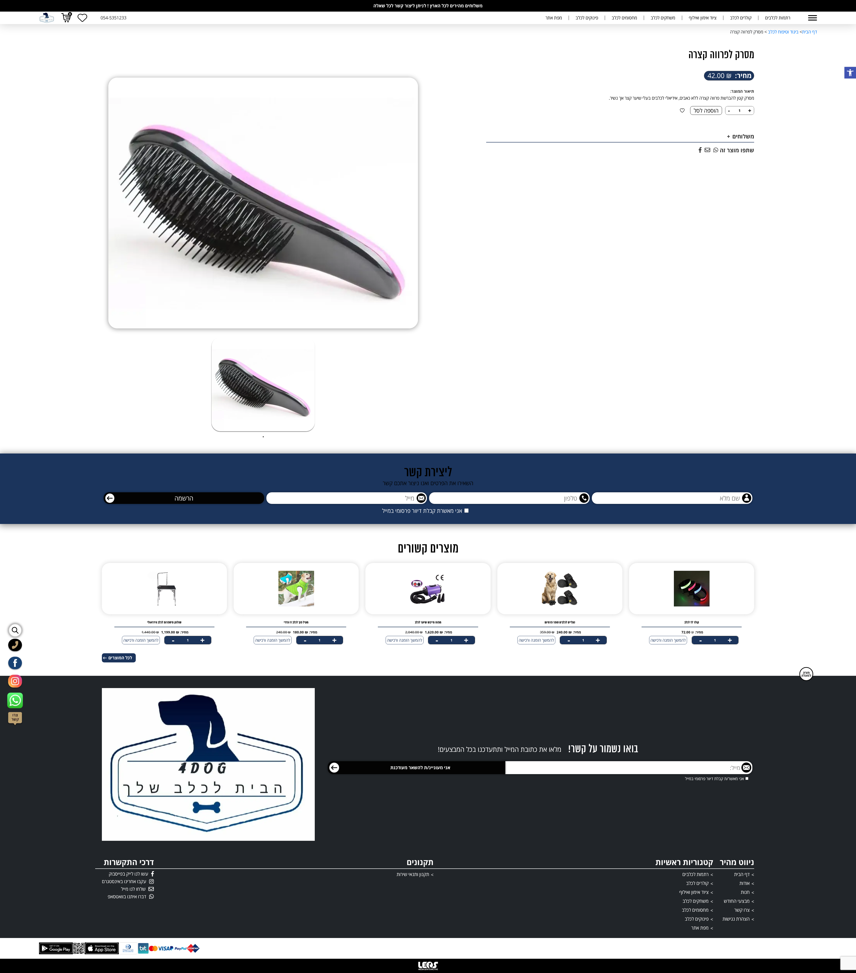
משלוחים (743, 136)
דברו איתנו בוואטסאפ (127, 896)
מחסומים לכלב (624, 18)
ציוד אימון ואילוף (702, 18)
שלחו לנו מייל (133, 889)
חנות (745, 892)
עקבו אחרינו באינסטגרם (124, 881)
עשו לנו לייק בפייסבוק (128, 873)
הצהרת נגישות (736, 919)
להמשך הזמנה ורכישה (668, 640)
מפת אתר (553, 18)
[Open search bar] (16, 630)
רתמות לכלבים (777, 18)
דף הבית (809, 32)
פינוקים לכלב (587, 18)
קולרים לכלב (740, 18)
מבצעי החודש (737, 901)
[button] (850, 72)
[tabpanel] (263, 384)
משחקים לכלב (663, 18)
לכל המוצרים (120, 658)
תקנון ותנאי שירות (413, 874)
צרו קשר (742, 910)
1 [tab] (263, 437)
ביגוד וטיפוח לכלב (782, 32)
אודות (744, 883)
